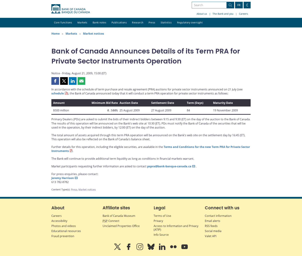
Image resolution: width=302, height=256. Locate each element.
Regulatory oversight (190, 22)
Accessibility (59, 221)
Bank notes (99, 22)
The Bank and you (223, 13)
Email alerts (212, 221)
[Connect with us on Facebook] (129, 249)
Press (152, 22)
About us (202, 13)
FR (238, 5)
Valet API (210, 236)
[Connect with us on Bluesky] (151, 249)
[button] (55, 81)
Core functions (63, 22)
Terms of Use (162, 216)
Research (137, 22)
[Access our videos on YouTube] (184, 249)
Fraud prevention (62, 236)
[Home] (70, 9)
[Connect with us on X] (117, 249)
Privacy (158, 221)
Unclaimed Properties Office (121, 226)
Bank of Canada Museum (119, 216)
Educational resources (66, 231)
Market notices (93, 33)
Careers (243, 13)
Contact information (218, 216)
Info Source (161, 235)
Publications (119, 22)
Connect (111, 221)
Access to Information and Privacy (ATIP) (176, 228)
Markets (82, 22)
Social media (213, 231)
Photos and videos (63, 226)
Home (55, 33)
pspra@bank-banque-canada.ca (169, 166)
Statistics (166, 22)
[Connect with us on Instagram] (140, 249)
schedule (57, 93)
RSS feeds (211, 226)
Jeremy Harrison (62, 178)
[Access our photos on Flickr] (173, 249)
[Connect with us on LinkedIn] (162, 249)
